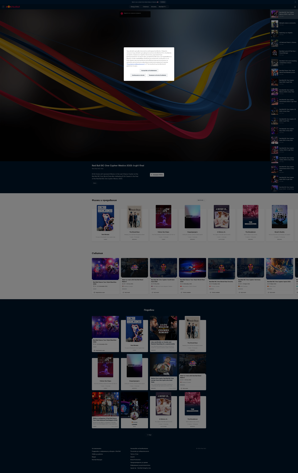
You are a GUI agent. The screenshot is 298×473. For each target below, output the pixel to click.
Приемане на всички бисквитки (157, 75)
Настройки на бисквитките (149, 70)
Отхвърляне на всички (138, 75)
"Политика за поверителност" (136, 64)
